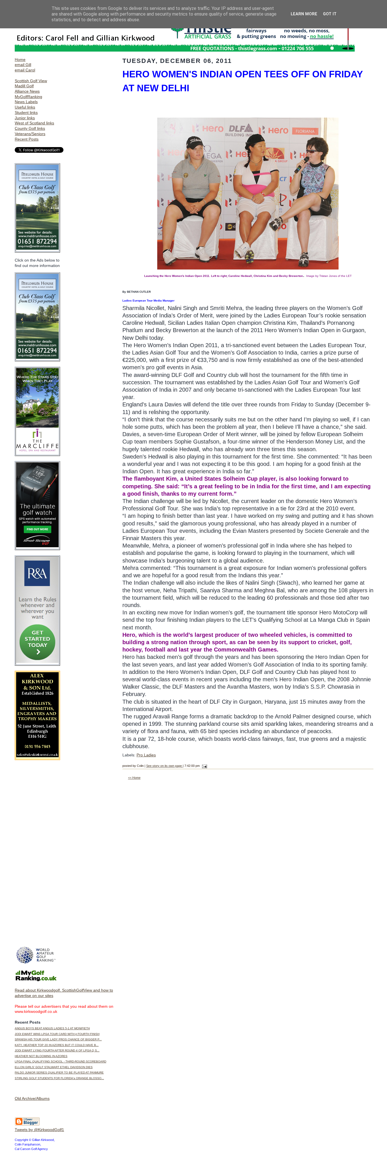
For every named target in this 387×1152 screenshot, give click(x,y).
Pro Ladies (146, 755)
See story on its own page (164, 765)
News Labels (26, 101)
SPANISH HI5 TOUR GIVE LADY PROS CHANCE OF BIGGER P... (58, 1039)
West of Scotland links (34, 123)
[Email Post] (204, 765)
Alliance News (27, 91)
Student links (26, 112)
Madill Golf (24, 86)
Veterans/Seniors (30, 133)
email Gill (23, 64)
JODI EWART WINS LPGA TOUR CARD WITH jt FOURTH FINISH (57, 1034)
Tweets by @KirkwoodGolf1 (39, 1129)
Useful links (25, 107)
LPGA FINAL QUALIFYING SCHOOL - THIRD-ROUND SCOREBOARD (60, 1061)
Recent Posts (27, 139)
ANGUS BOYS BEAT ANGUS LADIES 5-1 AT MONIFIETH (52, 1028)
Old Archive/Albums (32, 1098)
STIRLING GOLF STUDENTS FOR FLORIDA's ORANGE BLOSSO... (59, 1078)
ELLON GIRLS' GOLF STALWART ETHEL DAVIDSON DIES (54, 1067)
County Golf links (30, 128)
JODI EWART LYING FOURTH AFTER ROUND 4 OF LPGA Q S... (57, 1050)
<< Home (134, 777)
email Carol (25, 70)
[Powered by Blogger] (27, 1124)
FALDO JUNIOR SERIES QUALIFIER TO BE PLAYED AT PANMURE (59, 1072)
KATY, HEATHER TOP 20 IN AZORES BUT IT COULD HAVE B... (57, 1045)
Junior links (25, 118)
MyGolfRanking (28, 96)
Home (20, 59)
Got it (330, 14)
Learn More (304, 14)
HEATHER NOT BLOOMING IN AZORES (41, 1056)
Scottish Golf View (31, 81)
